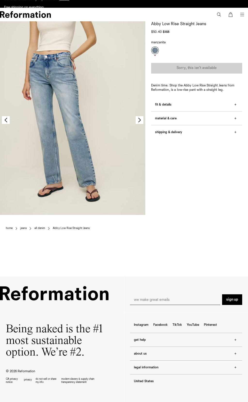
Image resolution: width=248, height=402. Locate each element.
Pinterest (210, 324)
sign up (232, 300)
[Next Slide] (139, 120)
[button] (219, 14)
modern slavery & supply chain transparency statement (77, 380)
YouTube (193, 324)
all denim (39, 228)
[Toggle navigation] (242, 14)
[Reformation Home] (25, 14)
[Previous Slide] (6, 120)
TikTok (177, 324)
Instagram (141, 324)
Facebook (160, 324)
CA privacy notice (12, 380)
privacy (28, 379)
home (9, 228)
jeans (23, 228)
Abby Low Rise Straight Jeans (71, 228)
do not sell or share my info (46, 380)
